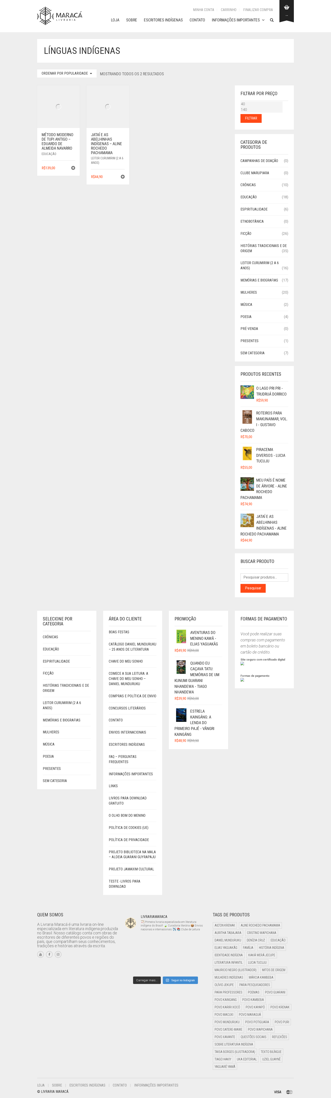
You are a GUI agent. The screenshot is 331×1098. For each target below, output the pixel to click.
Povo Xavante (225, 1037)
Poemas (253, 992)
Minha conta (203, 10)
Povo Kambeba (253, 1000)
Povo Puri (282, 1022)
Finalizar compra (258, 10)
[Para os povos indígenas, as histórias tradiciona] (176, 942)
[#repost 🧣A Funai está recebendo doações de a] (197, 942)
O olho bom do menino (127, 815)
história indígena (271, 947)
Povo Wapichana (260, 1029)
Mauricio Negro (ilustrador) (235, 970)
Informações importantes (236, 20)
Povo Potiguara (257, 1022)
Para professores (228, 992)
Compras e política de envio (132, 696)
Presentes (249, 341)
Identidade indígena (229, 955)
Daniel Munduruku (228, 940)
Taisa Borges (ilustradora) (235, 1052)
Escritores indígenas (163, 20)
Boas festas (119, 632)
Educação (49, 154)
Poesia (246, 317)
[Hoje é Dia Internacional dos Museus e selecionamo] (155, 942)
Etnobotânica (252, 221)
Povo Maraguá (250, 1014)
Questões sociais (253, 1037)
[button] (73, 168)
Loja (115, 20)
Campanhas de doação (259, 161)
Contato (197, 20)
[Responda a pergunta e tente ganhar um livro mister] (134, 967)
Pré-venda (249, 329)
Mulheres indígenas (229, 977)
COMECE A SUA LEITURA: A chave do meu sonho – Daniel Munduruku (128, 678)
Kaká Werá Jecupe (261, 955)
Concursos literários (127, 708)
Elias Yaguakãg (226, 947)
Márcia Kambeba (261, 977)
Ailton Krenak (225, 925)
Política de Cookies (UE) (128, 828)
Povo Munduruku (227, 1022)
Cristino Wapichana (261, 933)
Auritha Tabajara (228, 933)
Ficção (245, 233)
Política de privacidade (129, 840)
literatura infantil (229, 962)
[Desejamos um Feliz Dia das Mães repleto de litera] (134, 954)
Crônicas (248, 185)
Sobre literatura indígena (234, 1044)
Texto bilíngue (271, 1052)
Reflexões (279, 1037)
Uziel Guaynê (271, 1059)
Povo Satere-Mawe (228, 1029)
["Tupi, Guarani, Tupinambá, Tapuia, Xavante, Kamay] (197, 954)
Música (246, 304)
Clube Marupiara (254, 173)
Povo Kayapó (255, 1007)
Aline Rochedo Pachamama (260, 925)
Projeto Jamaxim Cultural (131, 869)
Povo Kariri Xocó (227, 1007)
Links (113, 786)
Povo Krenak (280, 1007)
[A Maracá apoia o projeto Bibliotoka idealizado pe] (176, 954)
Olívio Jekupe (224, 985)
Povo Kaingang (226, 1000)
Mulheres (248, 292)
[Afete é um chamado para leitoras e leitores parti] (134, 942)
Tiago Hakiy (223, 1059)
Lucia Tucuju (257, 962)
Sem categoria (252, 353)
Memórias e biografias (259, 280)
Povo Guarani (275, 992)
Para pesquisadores (254, 985)
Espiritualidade (254, 209)
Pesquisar (253, 588)
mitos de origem (273, 970)
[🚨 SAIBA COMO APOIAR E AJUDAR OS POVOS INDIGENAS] (155, 954)
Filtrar (251, 118)
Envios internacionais (127, 732)
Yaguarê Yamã (225, 1066)
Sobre (131, 20)
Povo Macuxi (224, 1014)
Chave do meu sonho (126, 661)
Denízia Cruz (256, 940)
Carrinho (228, 10)
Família (248, 947)
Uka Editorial (247, 1059)
